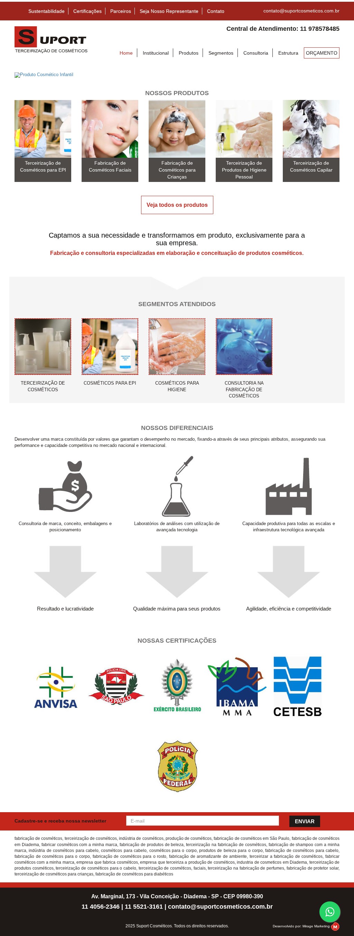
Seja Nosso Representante (169, 11)
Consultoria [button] (255, 53)
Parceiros (120, 11)
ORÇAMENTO (321, 53)
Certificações (87, 11)
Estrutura (288, 53)
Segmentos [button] (220, 53)
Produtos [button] (188, 53)
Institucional (156, 53)
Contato (215, 11)
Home (126, 53)
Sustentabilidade (46, 11)
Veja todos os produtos (177, 205)
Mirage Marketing (316, 926)
